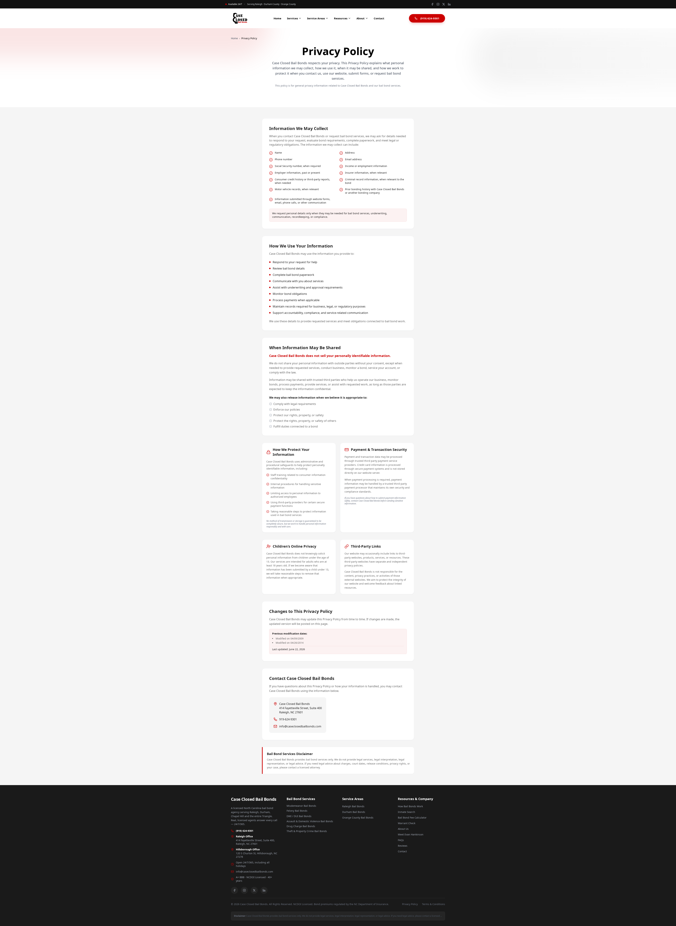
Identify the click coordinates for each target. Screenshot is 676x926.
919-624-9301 (288, 719)
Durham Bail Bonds (353, 812)
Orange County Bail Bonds (357, 817)
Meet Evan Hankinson (410, 834)
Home (277, 18)
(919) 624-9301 (429, 18)
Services (292, 18)
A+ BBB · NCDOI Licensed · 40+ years (254, 879)
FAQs (401, 840)
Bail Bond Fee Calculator (412, 817)
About (360, 18)
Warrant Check (406, 823)
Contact (379, 18)
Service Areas (316, 18)
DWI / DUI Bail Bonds (299, 816)
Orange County (288, 4)
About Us (403, 828)
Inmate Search (406, 812)
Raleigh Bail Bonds (353, 806)
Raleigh (258, 4)
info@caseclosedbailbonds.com (300, 726)
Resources (340, 18)
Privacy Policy (410, 904)
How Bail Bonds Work (410, 806)
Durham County (271, 4)
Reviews (402, 845)
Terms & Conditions (433, 904)
